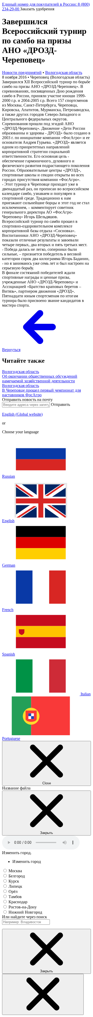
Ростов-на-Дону (23, 907)
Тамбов (15, 896)
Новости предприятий (22, 72)
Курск (14, 881)
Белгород (17, 876)
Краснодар (18, 902)
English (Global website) (22, 414)
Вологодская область (63, 72)
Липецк (15, 886)
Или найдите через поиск (24, 917)
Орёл (13, 891)
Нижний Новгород (25, 912)
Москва (15, 871)
